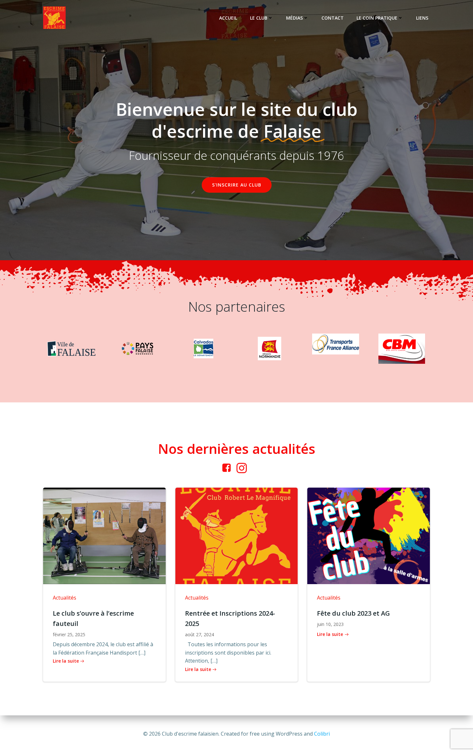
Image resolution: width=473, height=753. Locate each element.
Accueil (228, 18)
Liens (422, 18)
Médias (294, 18)
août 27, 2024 (199, 634)
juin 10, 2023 (330, 624)
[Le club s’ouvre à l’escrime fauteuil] (104, 535)
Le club (258, 18)
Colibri (322, 733)
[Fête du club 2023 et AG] (368, 535)
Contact (332, 18)
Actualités (64, 597)
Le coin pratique (377, 18)
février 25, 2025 (69, 634)
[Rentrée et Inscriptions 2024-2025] (236, 535)
